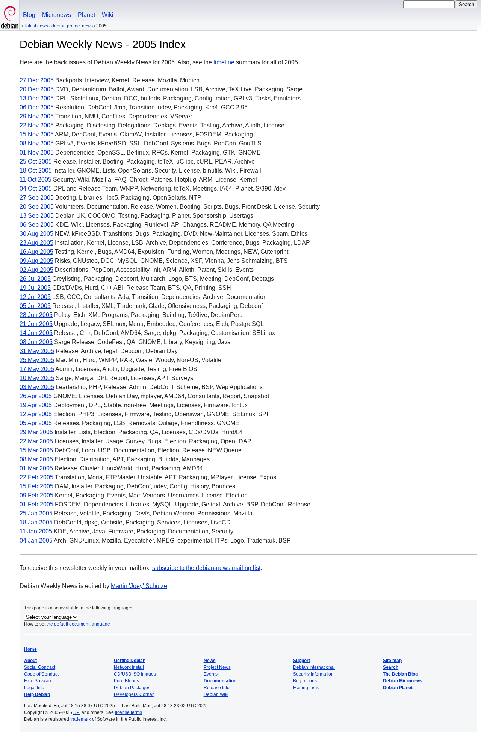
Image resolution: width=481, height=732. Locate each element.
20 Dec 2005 (37, 89)
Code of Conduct (41, 674)
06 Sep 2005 (37, 224)
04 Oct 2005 (36, 188)
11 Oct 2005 (35, 179)
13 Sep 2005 (37, 215)
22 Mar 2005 (36, 441)
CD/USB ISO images (135, 674)
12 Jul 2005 (35, 297)
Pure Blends (126, 681)
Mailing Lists (306, 687)
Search (390, 667)
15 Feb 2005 (36, 486)
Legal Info (34, 687)
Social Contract (39, 667)
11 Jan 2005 (36, 531)
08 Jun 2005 (36, 342)
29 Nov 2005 (37, 116)
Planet (86, 15)
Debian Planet (398, 687)
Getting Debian (129, 660)
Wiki (107, 15)
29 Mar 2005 (36, 432)
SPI (76, 712)
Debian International (314, 667)
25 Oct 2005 (36, 161)
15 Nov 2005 (37, 134)
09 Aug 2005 (36, 261)
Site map (392, 660)
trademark (80, 719)
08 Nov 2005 (37, 143)
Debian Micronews (402, 681)
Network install (129, 667)
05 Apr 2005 (36, 423)
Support (301, 660)
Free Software (38, 681)
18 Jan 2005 (36, 522)
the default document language (78, 624)
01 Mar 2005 (36, 468)
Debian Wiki (216, 694)
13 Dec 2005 (37, 98)
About (30, 660)
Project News (217, 667)
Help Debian (37, 694)
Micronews (56, 15)
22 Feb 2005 (36, 477)
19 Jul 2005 (35, 288)
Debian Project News (72, 26)
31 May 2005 (37, 351)
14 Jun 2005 (36, 333)
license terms (128, 712)
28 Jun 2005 (36, 315)
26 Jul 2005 (35, 279)
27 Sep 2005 (37, 197)
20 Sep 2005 (37, 206)
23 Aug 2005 (36, 242)
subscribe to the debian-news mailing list (206, 568)
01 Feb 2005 (36, 504)
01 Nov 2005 (37, 152)
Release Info (217, 687)
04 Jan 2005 (36, 540)
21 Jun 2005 (36, 324)
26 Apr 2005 (36, 396)
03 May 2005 (37, 387)
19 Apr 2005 (36, 405)
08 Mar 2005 (36, 459)
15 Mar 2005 (36, 450)
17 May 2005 (37, 369)
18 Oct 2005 (36, 170)
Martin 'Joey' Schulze (139, 586)
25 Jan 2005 (36, 513)
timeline (223, 62)
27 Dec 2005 (37, 80)
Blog (29, 15)
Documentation (220, 681)
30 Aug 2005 (36, 233)
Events (211, 674)
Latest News (36, 26)
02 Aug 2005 (36, 270)
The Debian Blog (400, 674)
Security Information (313, 674)
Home (30, 649)
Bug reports (305, 681)
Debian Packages (132, 687)
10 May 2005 (37, 378)
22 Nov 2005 (37, 125)
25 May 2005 (37, 360)
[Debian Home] (9, 15)
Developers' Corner (134, 694)
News (210, 660)
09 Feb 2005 (36, 495)
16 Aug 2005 (36, 252)
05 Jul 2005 (35, 306)
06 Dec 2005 (37, 107)
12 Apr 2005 (36, 414)
